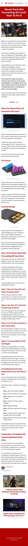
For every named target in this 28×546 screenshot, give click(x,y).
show (17, 102)
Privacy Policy (14, 539)
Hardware (3, 470)
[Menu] (2, 3)
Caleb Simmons (10, 466)
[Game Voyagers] (14, 3)
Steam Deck (8, 470)
